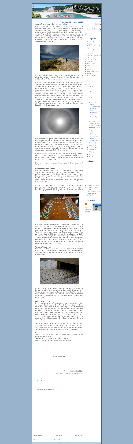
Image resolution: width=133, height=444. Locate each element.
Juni (90, 154)
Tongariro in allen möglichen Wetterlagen (94, 132)
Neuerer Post (37, 435)
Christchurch (90, 50)
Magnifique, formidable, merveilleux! (93, 117)
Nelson (89, 65)
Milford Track (91, 63)
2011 (89, 95)
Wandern (80, 373)
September (92, 147)
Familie (89, 53)
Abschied (89, 42)
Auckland (89, 44)
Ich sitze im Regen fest (95, 125)
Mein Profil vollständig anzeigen (88, 209)
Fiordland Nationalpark (94, 55)
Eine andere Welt (93, 140)
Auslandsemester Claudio (94, 191)
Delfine (89, 52)
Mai (90, 156)
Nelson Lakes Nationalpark (68, 373)
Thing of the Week (92, 71)
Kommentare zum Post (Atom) (52, 440)
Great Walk (90, 61)
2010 (89, 97)
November (92, 143)
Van (88, 73)
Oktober (91, 145)
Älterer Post (79, 435)
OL (88, 67)
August (91, 149)
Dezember (92, 100)
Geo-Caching (90, 59)
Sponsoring (90, 86)
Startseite (58, 435)
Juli (90, 152)
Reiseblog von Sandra (93, 185)
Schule (89, 69)
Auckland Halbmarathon (94, 46)
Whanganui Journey (94, 127)
